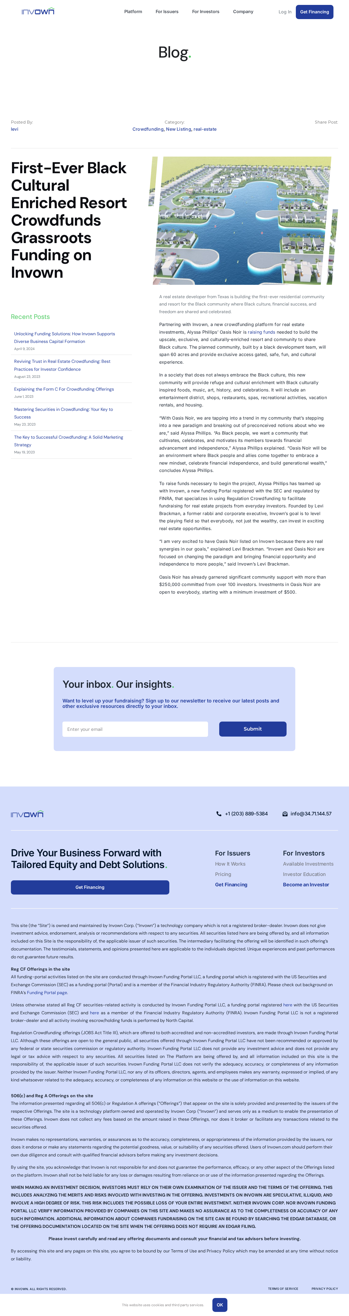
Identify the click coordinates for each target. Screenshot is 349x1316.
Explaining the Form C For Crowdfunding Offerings (64, 389)
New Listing (178, 129)
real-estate (205, 129)
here (287, 1005)
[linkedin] (318, 130)
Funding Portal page (47, 992)
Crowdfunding (148, 129)
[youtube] (89, 814)
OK (220, 1305)
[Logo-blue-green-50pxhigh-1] (38, 9)
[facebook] (309, 130)
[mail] (336, 130)
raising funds (261, 332)
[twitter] (327, 130)
